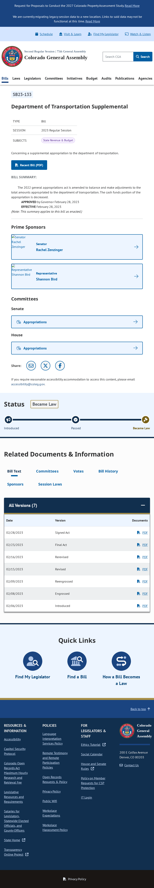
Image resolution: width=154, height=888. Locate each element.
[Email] (31, 365)
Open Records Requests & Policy (55, 779)
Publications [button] (124, 78)
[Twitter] (45, 365)
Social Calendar (91, 754)
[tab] (14, 471)
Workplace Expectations (51, 813)
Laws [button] (16, 78)
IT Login (86, 797)
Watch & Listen (140, 34)
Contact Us (131, 765)
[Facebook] (60, 365)
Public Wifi (50, 801)
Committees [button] (54, 78)
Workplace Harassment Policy (55, 827)
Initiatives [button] (74, 78)
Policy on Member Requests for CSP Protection (93, 783)
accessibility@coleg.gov (28, 384)
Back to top (138, 709)
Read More (132, 6)
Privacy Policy (52, 791)
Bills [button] (5, 78)
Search (145, 57)
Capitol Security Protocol (14, 751)
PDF (145, 533)
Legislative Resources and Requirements (14, 797)
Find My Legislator (105, 34)
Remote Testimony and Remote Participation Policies (55, 760)
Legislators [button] (32, 78)
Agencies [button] (145, 78)
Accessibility (12, 739)
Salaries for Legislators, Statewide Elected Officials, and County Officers (16, 820)
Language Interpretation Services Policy (53, 738)
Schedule (46, 34)
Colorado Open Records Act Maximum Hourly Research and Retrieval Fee (16, 772)
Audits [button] (106, 78)
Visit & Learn (72, 34)
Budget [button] (91, 78)
